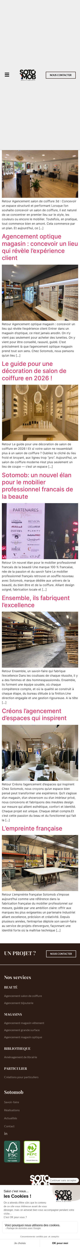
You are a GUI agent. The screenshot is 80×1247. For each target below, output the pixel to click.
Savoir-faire (11, 1102)
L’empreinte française (32, 828)
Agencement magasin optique (23, 1037)
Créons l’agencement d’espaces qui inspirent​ (34, 714)
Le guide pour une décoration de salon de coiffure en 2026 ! (34, 371)
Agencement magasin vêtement (24, 1023)
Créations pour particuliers (21, 1077)
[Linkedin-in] (5, 1133)
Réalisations (12, 1110)
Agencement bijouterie (18, 1003)
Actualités (10, 1118)
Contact (9, 1126)
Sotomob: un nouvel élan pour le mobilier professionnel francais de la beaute (37, 485)
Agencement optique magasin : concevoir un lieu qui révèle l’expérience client (40, 247)
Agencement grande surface (22, 1030)
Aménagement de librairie (20, 1057)
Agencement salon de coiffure (23, 995)
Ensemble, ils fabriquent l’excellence (36, 601)
